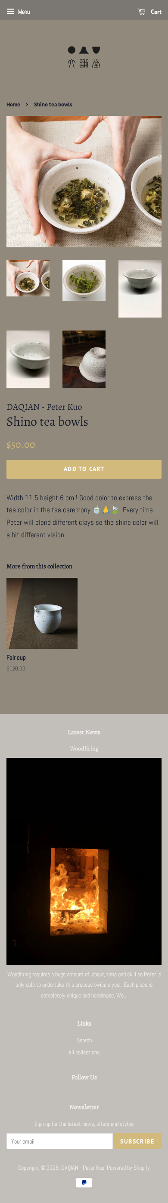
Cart (155, 12)
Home (13, 104)
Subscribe (137, 1141)
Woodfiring (84, 748)
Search (84, 1040)
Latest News (84, 732)
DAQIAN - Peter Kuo (82, 1168)
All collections (84, 1052)
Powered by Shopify (128, 1168)
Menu (23, 12)
